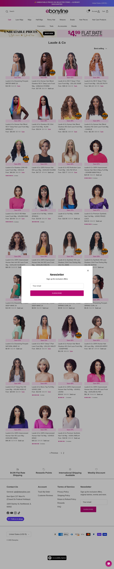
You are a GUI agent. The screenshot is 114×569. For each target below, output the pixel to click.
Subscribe (57, 293)
